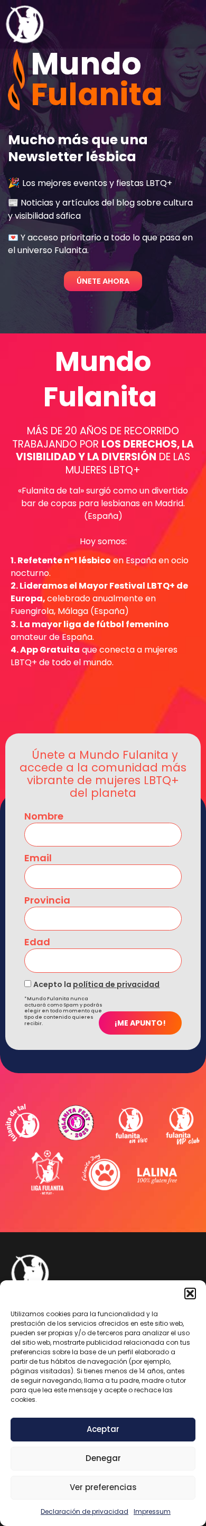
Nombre (43, 816)
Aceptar (103, 1429)
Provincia (47, 900)
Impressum (152, 1511)
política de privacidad (116, 984)
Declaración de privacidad (84, 1511)
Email (38, 858)
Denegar (103, 1458)
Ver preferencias (103, 1487)
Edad (37, 942)
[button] (190, 1293)
